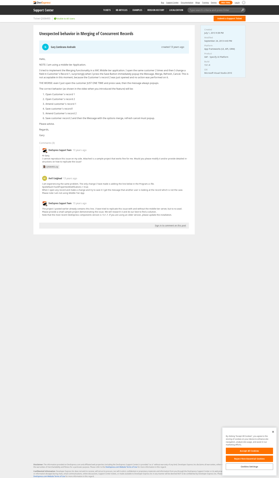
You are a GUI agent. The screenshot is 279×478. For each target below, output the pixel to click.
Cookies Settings (249, 466)
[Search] (242, 10)
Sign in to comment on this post (170, 225)
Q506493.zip (52, 166)
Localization (176, 10)
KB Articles (121, 10)
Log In (237, 2)
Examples (137, 10)
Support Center (172, 2)
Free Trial (225, 2)
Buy (162, 2)
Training (205, 2)
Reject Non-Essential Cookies (249, 458)
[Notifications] (244, 3)
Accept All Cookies (249, 451)
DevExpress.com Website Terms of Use (121, 467)
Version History (155, 10)
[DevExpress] (42, 3)
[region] (249, 451)
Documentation (187, 2)
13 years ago (80, 150)
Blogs (197, 2)
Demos (214, 2)
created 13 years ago (172, 47)
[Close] (273, 432)
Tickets (107, 10)
